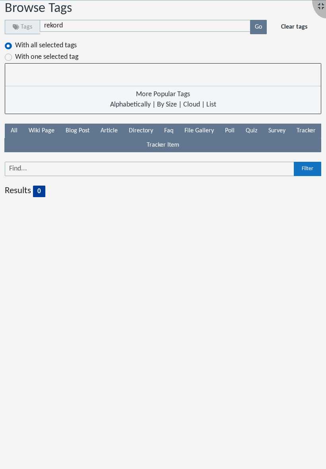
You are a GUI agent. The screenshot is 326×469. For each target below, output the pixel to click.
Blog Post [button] (77, 131)
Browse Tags (38, 9)
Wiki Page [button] (41, 131)
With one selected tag (46, 57)
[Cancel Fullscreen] (321, 7)
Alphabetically (130, 104)
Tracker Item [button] (163, 145)
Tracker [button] (306, 131)
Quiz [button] (251, 131)
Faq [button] (168, 131)
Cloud (191, 104)
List (211, 104)
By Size (167, 104)
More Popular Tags (163, 94)
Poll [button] (230, 131)
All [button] (14, 131)
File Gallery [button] (199, 131)
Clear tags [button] (294, 27)
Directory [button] (141, 131)
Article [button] (109, 131)
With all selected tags (46, 45)
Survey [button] (276, 131)
